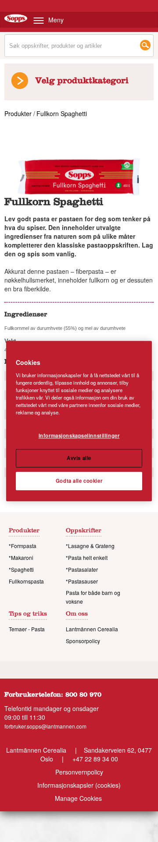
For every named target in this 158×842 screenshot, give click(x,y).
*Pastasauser (82, 581)
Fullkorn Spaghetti (61, 113)
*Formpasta (22, 545)
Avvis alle (79, 457)
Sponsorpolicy (83, 640)
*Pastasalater (82, 569)
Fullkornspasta (26, 581)
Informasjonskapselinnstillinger (79, 435)
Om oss (77, 615)
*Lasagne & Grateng (90, 545)
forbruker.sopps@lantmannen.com (45, 726)
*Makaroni (21, 557)
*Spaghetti (21, 569)
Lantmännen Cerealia (92, 629)
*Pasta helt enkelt (87, 557)
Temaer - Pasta (27, 629)
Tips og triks (28, 615)
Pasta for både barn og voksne (93, 597)
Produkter (18, 113)
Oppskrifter (83, 531)
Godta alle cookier (79, 480)
